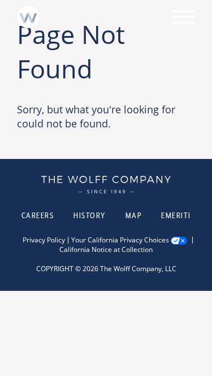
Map (134, 215)
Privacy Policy (44, 240)
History (89, 215)
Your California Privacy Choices (120, 240)
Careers (37, 215)
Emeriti (176, 215)
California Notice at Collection (106, 249)
